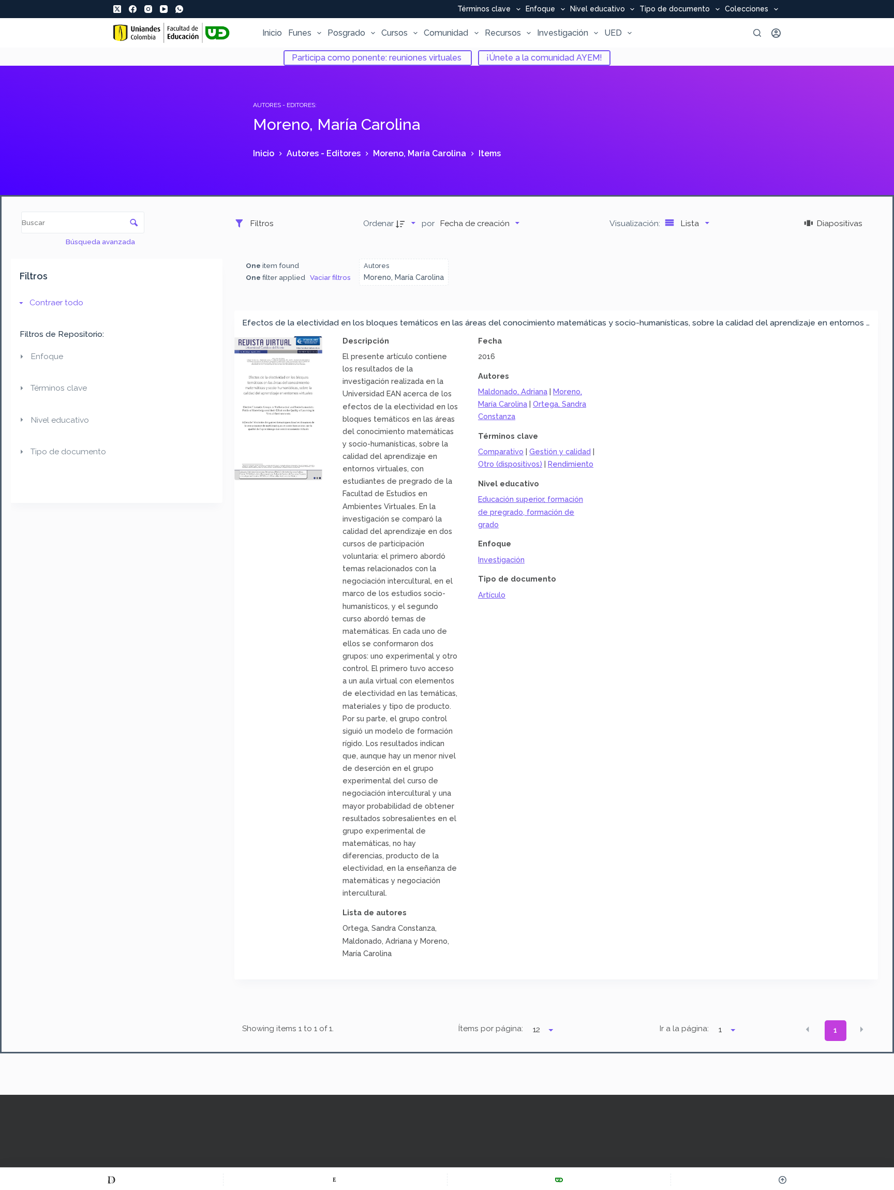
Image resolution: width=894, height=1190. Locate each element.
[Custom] (111, 1179)
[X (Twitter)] (117, 9)
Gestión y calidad (560, 451)
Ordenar (378, 223)
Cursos (394, 33)
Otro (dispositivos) (510, 463)
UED (613, 33)
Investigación (562, 33)
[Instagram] (148, 9)
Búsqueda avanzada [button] (101, 241)
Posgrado (346, 33)
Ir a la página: (684, 1028)
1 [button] (835, 1030)
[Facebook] (133, 9)
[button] (807, 1029)
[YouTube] (164, 9)
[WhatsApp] (179, 9)
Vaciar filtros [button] (330, 277)
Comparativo (501, 451)
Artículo (491, 594)
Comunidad (446, 33)
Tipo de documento (674, 9)
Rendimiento (570, 463)
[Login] (776, 33)
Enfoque (540, 9)
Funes (299, 33)
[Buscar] (757, 33)
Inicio (272, 33)
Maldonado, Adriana (512, 391)
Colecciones (746, 9)
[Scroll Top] (782, 1179)
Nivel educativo (597, 9)
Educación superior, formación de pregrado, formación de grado (530, 511)
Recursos (503, 33)
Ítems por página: (490, 1028)
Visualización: (635, 223)
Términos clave (484, 9)
